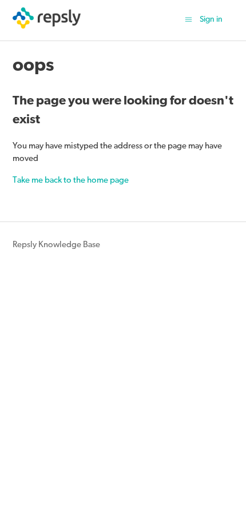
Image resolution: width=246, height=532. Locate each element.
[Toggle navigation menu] (188, 20)
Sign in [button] (211, 19)
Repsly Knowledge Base (56, 245)
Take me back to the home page (71, 180)
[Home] (47, 26)
